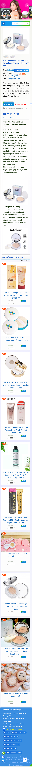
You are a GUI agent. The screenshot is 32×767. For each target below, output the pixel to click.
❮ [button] (3, 5)
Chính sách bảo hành (10, 748)
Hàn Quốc (14, 76)
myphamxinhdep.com (15, 726)
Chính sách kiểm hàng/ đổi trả (12, 752)
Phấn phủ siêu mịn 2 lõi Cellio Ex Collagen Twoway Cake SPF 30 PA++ (16, 63)
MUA (23, 301)
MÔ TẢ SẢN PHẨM (11, 114)
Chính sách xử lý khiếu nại (11, 744)
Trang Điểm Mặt (13, 79)
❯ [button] (27, 5)
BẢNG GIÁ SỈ (8, 118)
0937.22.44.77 (22, 104)
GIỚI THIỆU (6, 732)
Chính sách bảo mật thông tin (12, 740)
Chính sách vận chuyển (11, 736)
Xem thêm (24, 260)
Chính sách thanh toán (19, 732)
